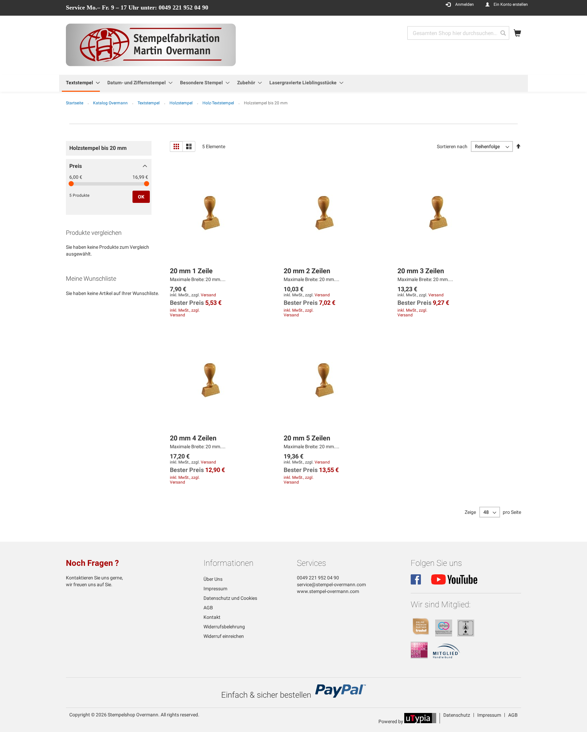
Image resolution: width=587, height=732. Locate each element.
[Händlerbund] (446, 657)
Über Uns (213, 579)
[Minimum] (71, 183)
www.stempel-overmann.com (328, 591)
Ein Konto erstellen (511, 4)
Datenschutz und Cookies (230, 598)
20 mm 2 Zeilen (307, 271)
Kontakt (211, 617)
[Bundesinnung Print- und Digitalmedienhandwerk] (443, 635)
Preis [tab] (75, 166)
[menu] (293, 83)
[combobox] (458, 33)
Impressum (215, 588)
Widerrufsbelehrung (224, 626)
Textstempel (149, 103)
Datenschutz (456, 715)
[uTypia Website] (420, 721)
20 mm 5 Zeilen (307, 438)
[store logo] (151, 44)
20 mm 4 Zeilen (193, 438)
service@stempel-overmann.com (331, 584)
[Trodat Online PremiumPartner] (421, 635)
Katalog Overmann (111, 103)
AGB (208, 607)
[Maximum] (146, 183)
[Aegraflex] (465, 635)
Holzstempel (182, 103)
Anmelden (464, 4)
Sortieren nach (452, 146)
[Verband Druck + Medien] (419, 657)
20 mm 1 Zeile (191, 271)
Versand (208, 295)
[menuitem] (81, 83)
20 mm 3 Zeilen (420, 271)
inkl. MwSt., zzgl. (185, 310)
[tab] (109, 150)
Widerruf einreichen (223, 636)
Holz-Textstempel (218, 103)
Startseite (75, 103)
